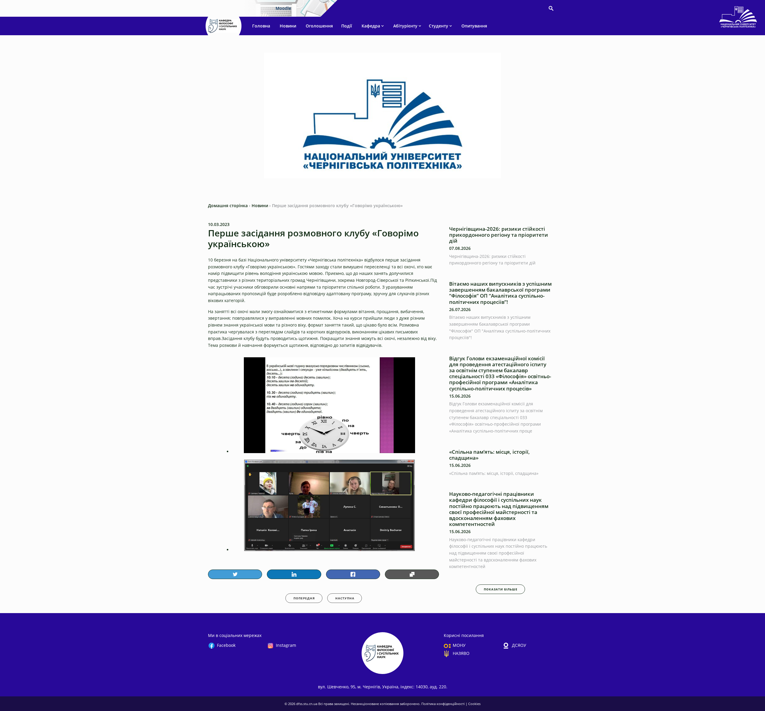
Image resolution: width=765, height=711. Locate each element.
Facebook (226, 645)
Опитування (474, 26)
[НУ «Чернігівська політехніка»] (223, 26)
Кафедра (371, 26)
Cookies (474, 703)
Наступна (344, 598)
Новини (288, 26)
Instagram (286, 645)
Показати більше (501, 589)
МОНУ (459, 645)
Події (346, 26)
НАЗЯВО (461, 653)
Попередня (304, 598)
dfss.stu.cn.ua (307, 703)
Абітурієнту (405, 26)
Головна (261, 26)
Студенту (438, 26)
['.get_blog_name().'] (738, 18)
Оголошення (319, 26)
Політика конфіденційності (443, 703)
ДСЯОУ (519, 645)
